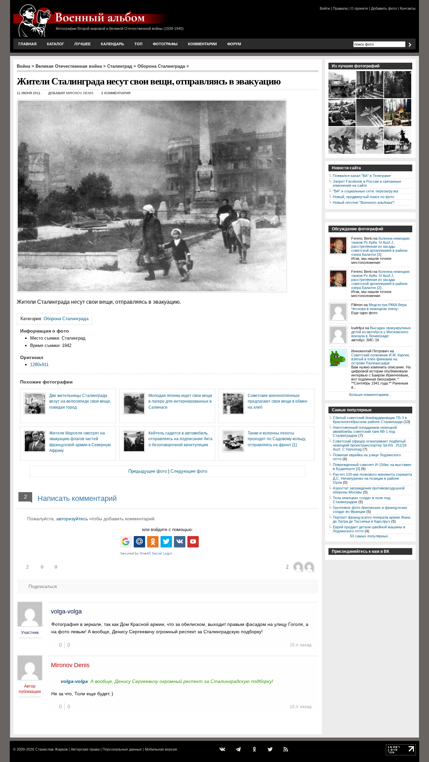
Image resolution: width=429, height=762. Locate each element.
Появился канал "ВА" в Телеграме (362, 176)
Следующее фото (189, 471)
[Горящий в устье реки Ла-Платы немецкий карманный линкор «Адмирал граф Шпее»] (398, 153)
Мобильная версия (161, 749)
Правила (340, 8)
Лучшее (82, 44)
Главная (27, 44)
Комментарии (202, 44)
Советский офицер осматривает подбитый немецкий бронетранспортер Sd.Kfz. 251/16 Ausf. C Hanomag (370, 445)
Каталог (55, 44)
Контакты (408, 8)
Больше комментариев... (370, 395)
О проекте (359, 8)
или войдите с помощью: (167, 529)
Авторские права (85, 749)
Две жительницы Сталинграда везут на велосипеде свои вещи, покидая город (80, 401)
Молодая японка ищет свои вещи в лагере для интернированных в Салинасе (180, 401)
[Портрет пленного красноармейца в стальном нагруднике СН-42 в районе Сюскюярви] (398, 98)
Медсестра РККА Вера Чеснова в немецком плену (379, 307)
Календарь (112, 44)
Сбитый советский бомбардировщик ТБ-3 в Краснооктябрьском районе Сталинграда (370, 420)
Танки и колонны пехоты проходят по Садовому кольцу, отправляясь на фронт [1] (277, 439)
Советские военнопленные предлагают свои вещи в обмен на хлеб (277, 401)
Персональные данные (122, 749)
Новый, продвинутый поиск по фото (363, 197)
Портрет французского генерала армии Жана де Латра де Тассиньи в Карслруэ (371, 519)
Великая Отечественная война (69, 66)
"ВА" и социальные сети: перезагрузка (365, 191)
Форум (234, 44)
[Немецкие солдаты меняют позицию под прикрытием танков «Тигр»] (342, 153)
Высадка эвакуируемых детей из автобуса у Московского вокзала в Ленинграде (381, 332)
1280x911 (39, 364)
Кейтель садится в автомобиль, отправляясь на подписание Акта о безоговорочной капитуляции (180, 439)
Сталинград (119, 66)
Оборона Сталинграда (161, 66)
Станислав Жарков (51, 749)
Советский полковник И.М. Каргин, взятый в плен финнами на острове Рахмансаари (380, 359)
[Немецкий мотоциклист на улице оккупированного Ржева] (370, 153)
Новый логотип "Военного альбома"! (363, 202)
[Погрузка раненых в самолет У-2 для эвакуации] (342, 125)
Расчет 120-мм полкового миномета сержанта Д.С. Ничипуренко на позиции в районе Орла (372, 478)
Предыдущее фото (147, 471)
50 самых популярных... (370, 536)
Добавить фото (384, 8)
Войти (325, 8)
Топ (138, 44)
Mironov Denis (80, 93)
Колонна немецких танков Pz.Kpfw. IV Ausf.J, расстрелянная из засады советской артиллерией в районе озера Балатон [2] (380, 280)
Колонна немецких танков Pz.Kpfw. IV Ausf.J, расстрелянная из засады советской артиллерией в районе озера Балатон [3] (380, 246)
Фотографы (165, 44)
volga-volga (66, 611)
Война (23, 66)
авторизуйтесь (72, 518)
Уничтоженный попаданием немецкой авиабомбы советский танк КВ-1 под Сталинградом (365, 431)
